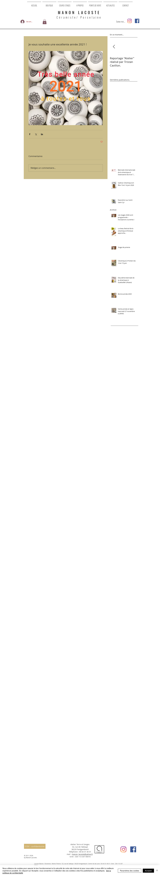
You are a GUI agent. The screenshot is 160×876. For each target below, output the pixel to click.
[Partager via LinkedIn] (42, 134)
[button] (44, 21)
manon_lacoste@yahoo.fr (82, 854)
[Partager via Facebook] (29, 134)
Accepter (148, 870)
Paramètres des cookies (129, 870)
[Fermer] (157, 870)
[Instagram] (129, 21)
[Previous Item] (114, 47)
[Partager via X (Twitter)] (36, 134)
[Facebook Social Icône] (137, 21)
